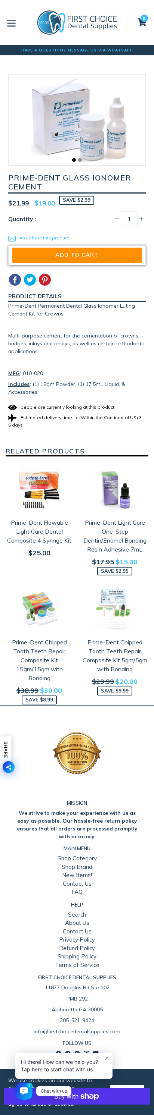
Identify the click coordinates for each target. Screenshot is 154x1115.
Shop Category (77, 858)
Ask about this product (43, 238)
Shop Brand (77, 866)
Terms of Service (77, 964)
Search (77, 914)
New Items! (77, 875)
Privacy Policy (77, 939)
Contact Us (77, 883)
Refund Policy (77, 948)
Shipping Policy (77, 956)
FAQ (77, 891)
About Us (77, 922)
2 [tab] (80, 160)
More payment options (77, 1108)
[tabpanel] (77, 122)
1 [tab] (74, 160)
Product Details (35, 296)
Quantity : (22, 219)
